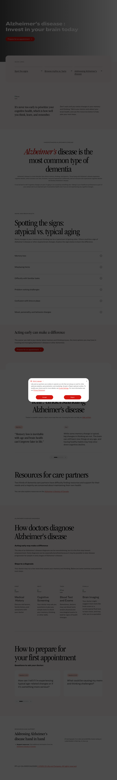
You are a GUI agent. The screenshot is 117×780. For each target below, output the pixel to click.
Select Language (37, 381)
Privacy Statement (39, 390)
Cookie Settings (64, 388)
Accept (44, 397)
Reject (72, 397)
